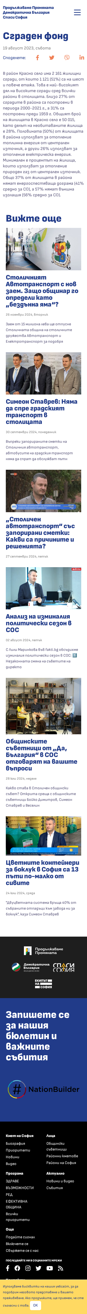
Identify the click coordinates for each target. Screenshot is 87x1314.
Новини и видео (60, 1181)
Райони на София (61, 1163)
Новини (12, 1157)
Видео (11, 1164)
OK (35, 1305)
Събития (54, 1188)
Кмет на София (20, 1136)
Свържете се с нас (22, 1250)
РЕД (9, 1194)
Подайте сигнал (20, 1237)
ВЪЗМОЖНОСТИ (20, 1188)
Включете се (17, 1244)
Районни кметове (62, 1156)
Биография (15, 1143)
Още (10, 1229)
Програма (14, 1173)
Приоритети (18, 1150)
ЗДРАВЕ (12, 1181)
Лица (50, 1136)
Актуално (55, 1173)
